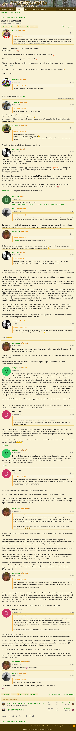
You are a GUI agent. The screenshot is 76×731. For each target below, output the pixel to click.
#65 (73, 152)
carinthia (15, 149)
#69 (73, 255)
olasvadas (5, 191)
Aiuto (63, 726)
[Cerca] (73, 9)
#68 (73, 234)
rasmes (8, 705)
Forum (20, 9)
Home (4, 9)
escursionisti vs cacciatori (16, 709)
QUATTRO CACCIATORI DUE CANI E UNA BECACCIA (25, 703)
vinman (15, 30)
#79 (73, 664)
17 (27, 27)
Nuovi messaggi (5, 12)
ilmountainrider (6, 23)
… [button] (25, 27)
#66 (73, 199)
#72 (73, 370)
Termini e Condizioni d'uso (39, 726)
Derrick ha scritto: (18, 515)
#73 (73, 414)
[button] (35, 9)
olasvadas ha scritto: (19, 327)
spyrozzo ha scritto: (18, 131)
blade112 (15, 196)
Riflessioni (24, 705)
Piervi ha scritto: (17, 258)
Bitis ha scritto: (17, 418)
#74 (73, 453)
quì (24, 96)
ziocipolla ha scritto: (18, 86)
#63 (73, 105)
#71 (73, 346)
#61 (73, 33)
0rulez (8, 711)
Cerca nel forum (15, 12)
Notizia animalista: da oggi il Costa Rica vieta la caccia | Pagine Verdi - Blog (38, 204)
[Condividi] (70, 33)
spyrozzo (15, 102)
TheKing (15, 125)
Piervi (14, 209)
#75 (73, 473)
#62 (73, 82)
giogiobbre (68, 710)
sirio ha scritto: (17, 36)
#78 (73, 612)
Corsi (27, 9)
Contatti (28, 726)
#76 (73, 511)
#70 (73, 323)
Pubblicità (69, 726)
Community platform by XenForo (38, 729)
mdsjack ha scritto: (18, 477)
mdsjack (15, 368)
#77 (73, 576)
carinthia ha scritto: (18, 215)
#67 (73, 211)
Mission (12, 9)
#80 (73, 676)
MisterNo (15, 79)
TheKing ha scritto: (18, 108)
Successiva (33, 27)
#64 (73, 128)
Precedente (6, 27)
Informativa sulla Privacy (54, 726)
